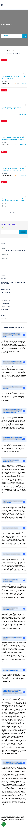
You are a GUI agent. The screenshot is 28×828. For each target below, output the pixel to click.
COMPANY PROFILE (5, 292)
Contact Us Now (5, 303)
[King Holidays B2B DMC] (24, 74)
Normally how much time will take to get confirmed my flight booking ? (13, 439)
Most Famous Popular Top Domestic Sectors (10, 580)
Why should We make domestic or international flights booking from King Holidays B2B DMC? (12, 411)
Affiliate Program (5, 306)
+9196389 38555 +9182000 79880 (14, 251)
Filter (19, 50)
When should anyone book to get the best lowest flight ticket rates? (12, 362)
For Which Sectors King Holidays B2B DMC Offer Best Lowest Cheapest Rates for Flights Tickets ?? (12, 692)
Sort (14, 50)
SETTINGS (3, 315)
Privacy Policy (4, 309)
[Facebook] (9, 261)
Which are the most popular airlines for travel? (11, 460)
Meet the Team (5, 283)
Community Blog (5, 273)
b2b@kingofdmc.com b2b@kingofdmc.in (14, 282)
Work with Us (4, 278)
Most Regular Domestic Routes (11, 554)
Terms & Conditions (6, 300)
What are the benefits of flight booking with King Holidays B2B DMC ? (11, 335)
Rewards (3, 275)
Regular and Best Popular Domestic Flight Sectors (13, 501)
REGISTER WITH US (5, 289)
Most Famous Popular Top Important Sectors (10, 608)
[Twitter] (12, 261)
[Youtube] (15, 261)
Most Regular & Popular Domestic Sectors (12, 638)
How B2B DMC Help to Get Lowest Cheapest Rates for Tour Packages (13, 762)
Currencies (3, 318)
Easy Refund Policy (5, 298)
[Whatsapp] (21, 261)
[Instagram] (18, 261)
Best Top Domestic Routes (10, 528)
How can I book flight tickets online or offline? (13, 387)
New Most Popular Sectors (10, 670)
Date (8, 50)
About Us (3, 270)
